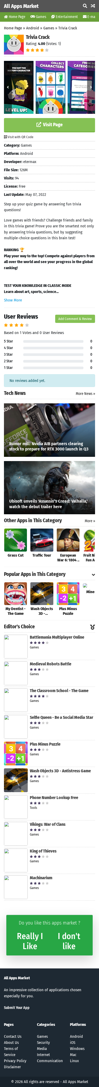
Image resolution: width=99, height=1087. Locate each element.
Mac (73, 1054)
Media (42, 1048)
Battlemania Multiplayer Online (57, 637)
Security (43, 1042)
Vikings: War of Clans (47, 824)
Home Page (16, 17)
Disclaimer (12, 1067)
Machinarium (41, 877)
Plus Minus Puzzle (45, 744)
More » (90, 521)
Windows (77, 1048)
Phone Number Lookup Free (54, 797)
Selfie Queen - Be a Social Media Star (61, 717)
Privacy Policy (15, 1060)
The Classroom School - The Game (59, 690)
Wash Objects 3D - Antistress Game (60, 770)
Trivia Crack (67, 28)
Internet (43, 1054)
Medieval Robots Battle (50, 663)
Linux (74, 1060)
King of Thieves (43, 851)
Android (32, 28)
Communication (50, 1060)
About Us (11, 1042)
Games (40, 17)
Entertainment (66, 17)
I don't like (69, 941)
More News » (85, 393)
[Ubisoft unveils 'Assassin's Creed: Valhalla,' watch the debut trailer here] (49, 487)
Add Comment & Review (75, 319)
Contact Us (12, 1036)
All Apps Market (21, 6)
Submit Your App (17, 1007)
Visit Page (52, 125)
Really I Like (30, 941)
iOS (72, 1042)
